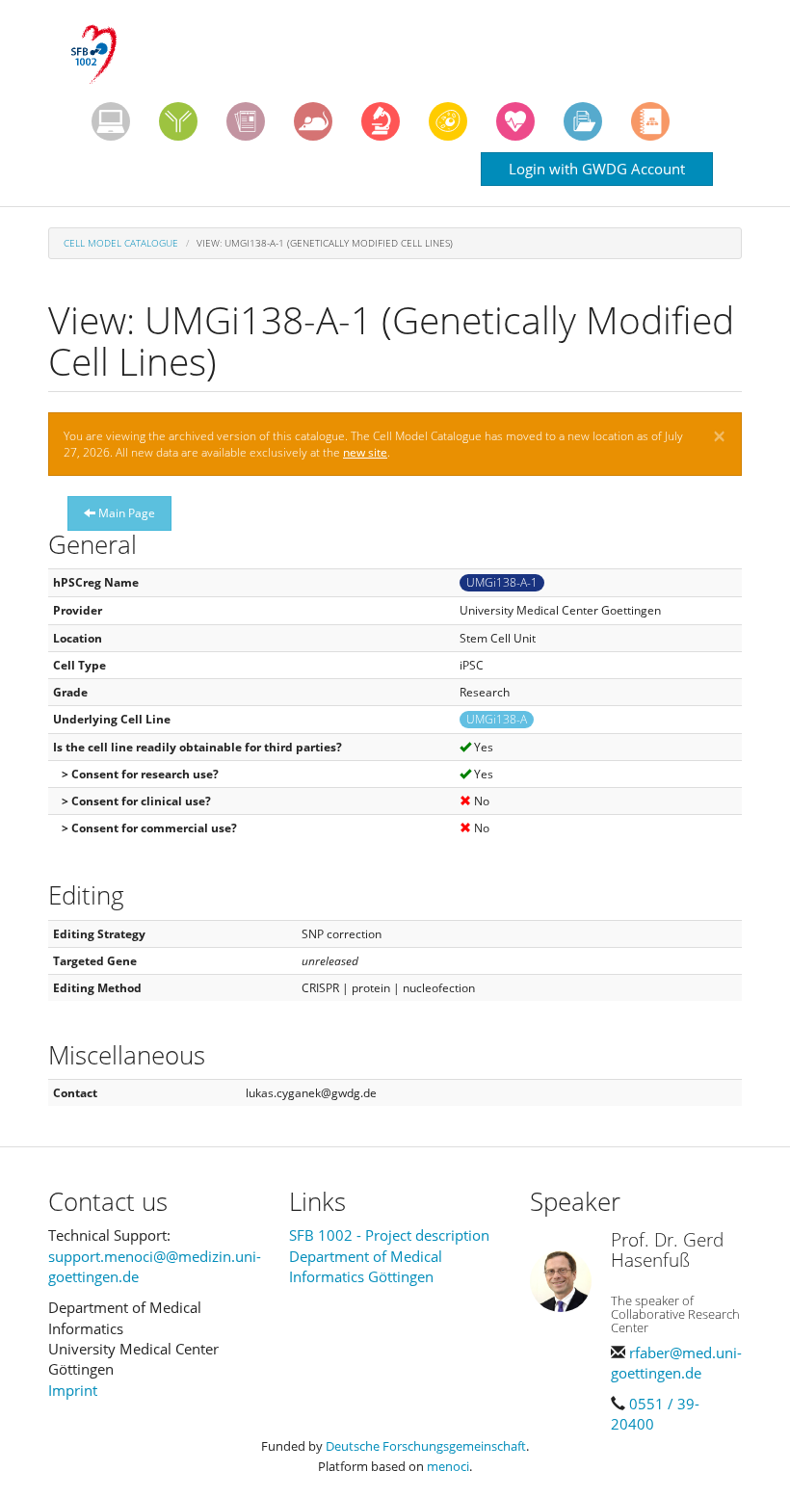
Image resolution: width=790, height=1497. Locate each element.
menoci (448, 1466)
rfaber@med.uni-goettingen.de (676, 1362)
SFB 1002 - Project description (389, 1235)
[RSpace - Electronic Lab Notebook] (650, 121)
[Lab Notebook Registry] (245, 121)
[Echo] (515, 121)
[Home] (101, 55)
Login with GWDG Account (597, 168)
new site (365, 452)
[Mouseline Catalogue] (313, 121)
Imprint (72, 1390)
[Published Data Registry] (111, 121)
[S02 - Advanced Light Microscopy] (380, 121)
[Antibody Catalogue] (178, 121)
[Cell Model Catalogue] (448, 121)
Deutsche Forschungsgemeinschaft (426, 1446)
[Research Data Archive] (583, 121)
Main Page (125, 513)
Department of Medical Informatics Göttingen (365, 1266)
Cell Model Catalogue (121, 243)
